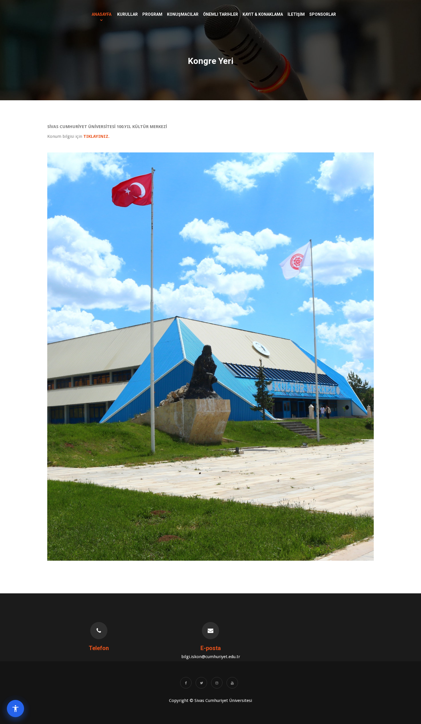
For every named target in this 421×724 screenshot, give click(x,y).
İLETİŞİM (296, 14)
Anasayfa (101, 14)
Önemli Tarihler (220, 14)
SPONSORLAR (322, 14)
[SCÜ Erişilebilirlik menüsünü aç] (15, 708)
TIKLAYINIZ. (96, 136)
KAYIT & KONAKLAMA (263, 14)
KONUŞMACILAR (182, 14)
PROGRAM (152, 14)
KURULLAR (127, 14)
